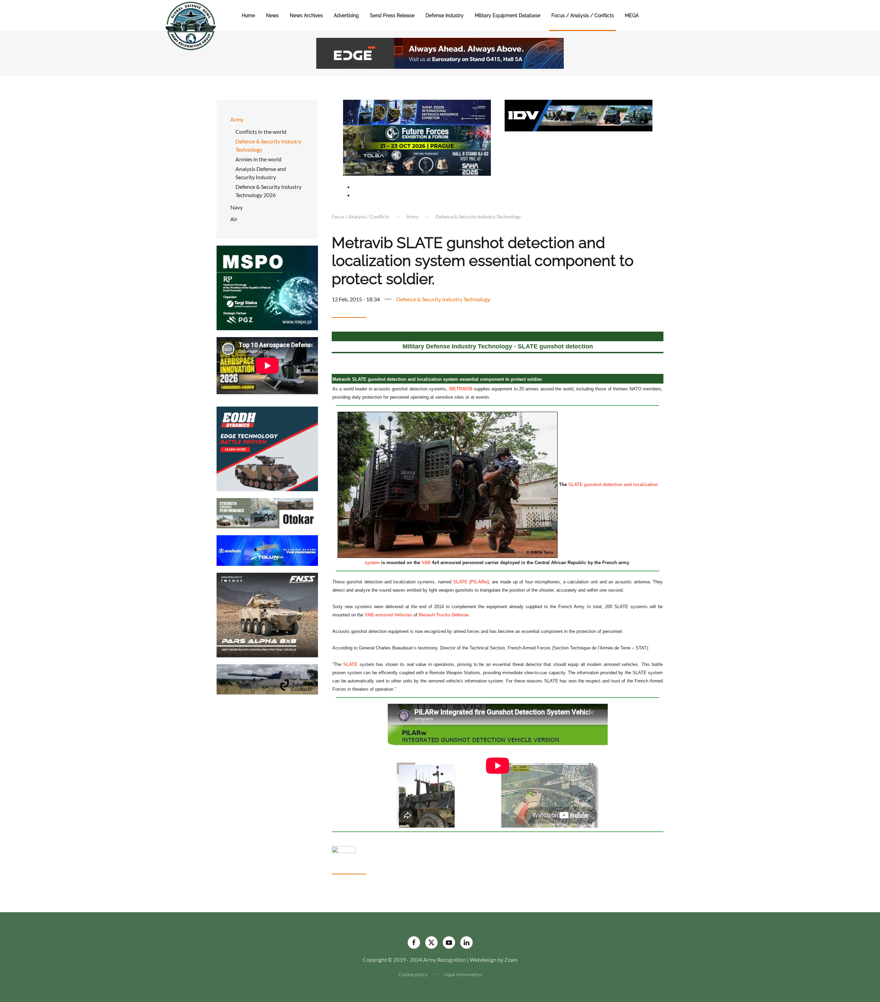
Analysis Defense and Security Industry (260, 172)
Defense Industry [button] (445, 15)
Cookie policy (413, 974)
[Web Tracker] (344, 848)
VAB (425, 562)
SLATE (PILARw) (471, 581)
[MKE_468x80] (417, 162)
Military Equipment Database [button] (507, 15)
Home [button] (248, 15)
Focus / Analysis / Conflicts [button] (582, 15)
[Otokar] (267, 512)
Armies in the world (258, 159)
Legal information (463, 974)
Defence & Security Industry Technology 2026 (268, 190)
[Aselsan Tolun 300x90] (267, 550)
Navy (236, 207)
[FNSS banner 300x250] (267, 614)
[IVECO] (578, 114)
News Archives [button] (306, 15)
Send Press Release (392, 15)
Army (236, 119)
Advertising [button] (346, 15)
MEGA (632, 15)
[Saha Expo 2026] (417, 111)
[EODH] (267, 448)
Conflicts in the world (260, 131)
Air (234, 219)
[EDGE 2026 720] (440, 52)
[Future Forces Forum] (417, 136)
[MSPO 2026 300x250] (267, 287)
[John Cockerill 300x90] (267, 678)
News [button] (272, 15)
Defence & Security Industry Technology (268, 145)
